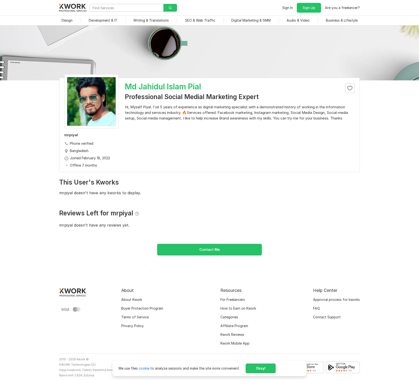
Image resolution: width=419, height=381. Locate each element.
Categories (229, 317)
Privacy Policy (132, 326)
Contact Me (209, 249)
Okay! (261, 368)
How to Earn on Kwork (238, 308)
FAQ (316, 308)
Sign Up (309, 8)
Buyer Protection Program (142, 308)
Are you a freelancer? (342, 8)
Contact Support (327, 317)
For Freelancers (232, 299)
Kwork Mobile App (235, 343)
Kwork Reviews (232, 334)
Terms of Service (135, 317)
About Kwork (131, 299)
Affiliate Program (234, 326)
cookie (144, 368)
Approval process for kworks (336, 299)
